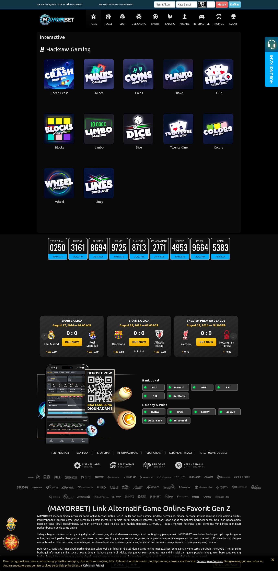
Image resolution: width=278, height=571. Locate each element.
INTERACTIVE (202, 23)
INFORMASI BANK (127, 452)
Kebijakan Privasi (93, 565)
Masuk (221, 4)
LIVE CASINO (139, 23)
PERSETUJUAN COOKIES (213, 452)
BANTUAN (83, 452)
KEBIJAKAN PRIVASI (180, 452)
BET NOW (97, 342)
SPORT (155, 23)
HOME (93, 23)
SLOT (123, 23)
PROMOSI (218, 23)
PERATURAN (103, 452)
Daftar (234, 4)
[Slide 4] (143, 351)
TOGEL (108, 23)
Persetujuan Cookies (210, 561)
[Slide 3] (140, 351)
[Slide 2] (137, 351)
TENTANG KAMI (60, 452)
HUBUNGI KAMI (153, 452)
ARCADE (184, 23)
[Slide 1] (135, 351)
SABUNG (170, 23)
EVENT (233, 23)
